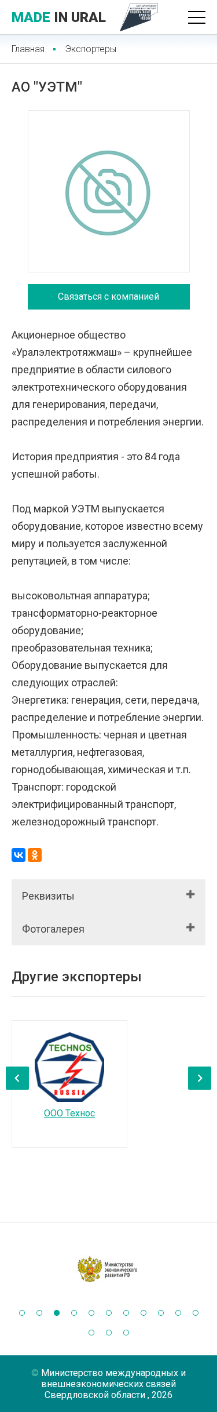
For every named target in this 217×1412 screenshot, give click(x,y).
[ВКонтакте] (18, 855)
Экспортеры (90, 48)
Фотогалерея (53, 929)
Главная (28, 48)
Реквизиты (48, 896)
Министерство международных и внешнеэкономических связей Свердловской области (113, 1383)
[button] (22, 1313)
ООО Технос (69, 1113)
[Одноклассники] (35, 855)
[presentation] (17, 1078)
